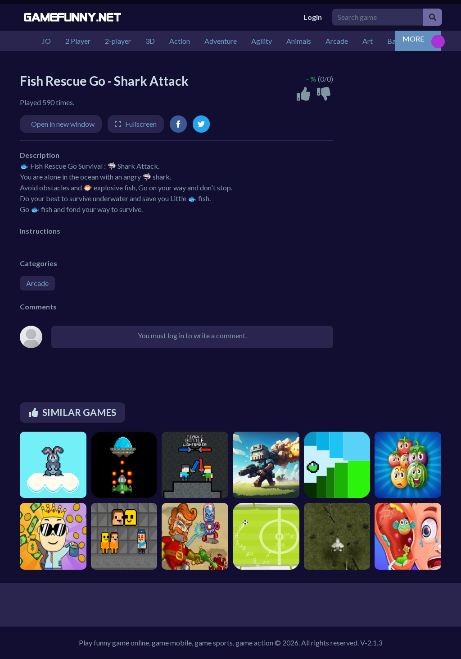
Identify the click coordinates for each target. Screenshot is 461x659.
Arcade (37, 283)
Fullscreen (141, 124)
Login (312, 17)
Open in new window (63, 124)
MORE (413, 38)
